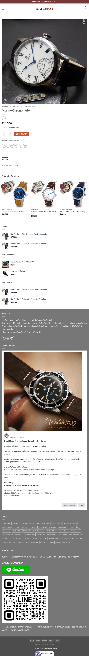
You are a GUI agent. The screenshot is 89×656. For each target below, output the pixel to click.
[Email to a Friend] (16, 146)
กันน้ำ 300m (6, 531)
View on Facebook (69, 505)
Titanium (24, 527)
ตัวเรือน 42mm (40, 531)
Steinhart (14, 106)
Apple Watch (6, 523)
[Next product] (4, 118)
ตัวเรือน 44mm (51, 531)
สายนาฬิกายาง (7, 542)
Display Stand (35, 523)
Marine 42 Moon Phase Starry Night (73, 212)
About (37, 645)
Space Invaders (7, 527)
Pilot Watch (67, 523)
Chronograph (24, 523)
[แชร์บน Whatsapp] (4, 146)
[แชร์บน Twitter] (12, 146)
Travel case (33, 527)
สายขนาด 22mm (68, 538)
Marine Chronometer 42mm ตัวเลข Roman (43, 213)
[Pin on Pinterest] (20, 146)
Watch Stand (52, 527)
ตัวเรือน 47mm (75, 531)
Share (82, 505)
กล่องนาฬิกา (62, 527)
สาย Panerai (17, 538)
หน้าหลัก (5, 106)
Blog (52, 645)
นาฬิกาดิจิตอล (52, 535)
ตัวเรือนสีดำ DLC (7, 535)
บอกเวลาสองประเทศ (76, 535)
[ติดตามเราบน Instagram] (8, 338)
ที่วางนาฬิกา (19, 535)
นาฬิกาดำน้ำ (41, 535)
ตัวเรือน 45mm (63, 531)
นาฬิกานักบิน (63, 535)
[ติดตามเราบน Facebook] (4, 338)
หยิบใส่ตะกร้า (21, 134)
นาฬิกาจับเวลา (30, 535)
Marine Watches (28, 106)
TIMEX (17, 527)
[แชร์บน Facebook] (8, 146)
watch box (42, 527)
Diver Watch (46, 523)
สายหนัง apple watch (63, 542)
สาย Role (26, 538)
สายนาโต (43, 542)
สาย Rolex (35, 538)
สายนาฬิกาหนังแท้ (32, 542)
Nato (59, 523)
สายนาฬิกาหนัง (19, 542)
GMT (54, 523)
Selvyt (75, 523)
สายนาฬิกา (79, 538)
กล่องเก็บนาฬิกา (74, 527)
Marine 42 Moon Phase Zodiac (13, 212)
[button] (3, 9)
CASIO (15, 523)
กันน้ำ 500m (17, 531)
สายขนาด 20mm (54, 538)
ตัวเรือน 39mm (28, 531)
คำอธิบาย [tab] (5, 160)
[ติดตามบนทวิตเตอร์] (12, 338)
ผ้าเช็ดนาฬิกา (6, 538)
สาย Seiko (43, 538)
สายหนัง (51, 542)
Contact (45, 645)
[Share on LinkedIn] (25, 146)
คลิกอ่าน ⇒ (17, 332)
